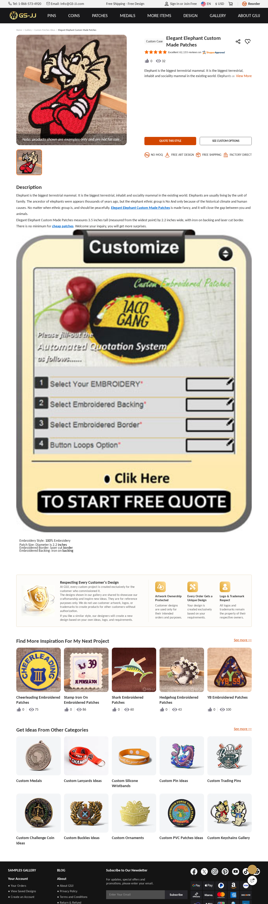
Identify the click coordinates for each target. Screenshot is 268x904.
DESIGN (190, 15)
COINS (74, 15)
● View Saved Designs (22, 891)
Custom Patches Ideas (44, 30)
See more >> (243, 640)
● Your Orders (17, 886)
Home (19, 30)
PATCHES (100, 15)
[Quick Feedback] (252, 880)
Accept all (184, 878)
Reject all (184, 887)
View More (243, 76)
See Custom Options (226, 140)
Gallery (28, 30)
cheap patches (62, 226)
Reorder (254, 4)
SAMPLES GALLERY (22, 870)
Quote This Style (170, 140)
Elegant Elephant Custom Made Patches (140, 208)
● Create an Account (21, 897)
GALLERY (218, 15)
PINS (51, 15)
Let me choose (71, 894)
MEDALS (127, 15)
